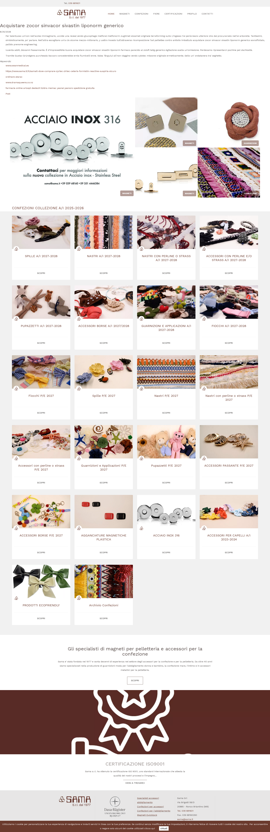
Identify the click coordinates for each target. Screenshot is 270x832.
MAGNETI (124, 13)
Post (8, 93)
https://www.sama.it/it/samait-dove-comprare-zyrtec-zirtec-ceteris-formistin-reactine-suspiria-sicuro (61, 71)
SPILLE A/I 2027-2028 (41, 256)
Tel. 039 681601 (185, 810)
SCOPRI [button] (41, 273)
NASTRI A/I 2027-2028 (103, 256)
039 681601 (74, 3)
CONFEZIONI (141, 13)
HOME (111, 13)
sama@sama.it (185, 819)
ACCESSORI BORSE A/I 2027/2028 (103, 326)
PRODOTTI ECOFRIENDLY (41, 605)
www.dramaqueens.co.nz (19, 82)
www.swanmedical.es (17, 65)
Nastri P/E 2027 (166, 395)
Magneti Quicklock (147, 815)
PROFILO (192, 13)
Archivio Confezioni (103, 605)
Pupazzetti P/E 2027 (166, 465)
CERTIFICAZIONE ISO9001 (135, 764)
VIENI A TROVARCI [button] (135, 783)
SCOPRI (135, 680)
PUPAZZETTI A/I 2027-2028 (41, 326)
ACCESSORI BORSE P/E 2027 (41, 535)
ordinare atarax (14, 76)
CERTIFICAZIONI (173, 13)
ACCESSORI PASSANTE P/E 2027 (228, 465)
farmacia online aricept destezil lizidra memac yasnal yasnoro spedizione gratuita (50, 88)
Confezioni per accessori (150, 806)
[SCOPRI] (75, 14)
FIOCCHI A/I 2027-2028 (229, 326)
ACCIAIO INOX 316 (166, 535)
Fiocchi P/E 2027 (41, 395)
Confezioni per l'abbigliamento (153, 810)
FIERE (156, 13)
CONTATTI (207, 13)
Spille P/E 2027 (103, 395)
